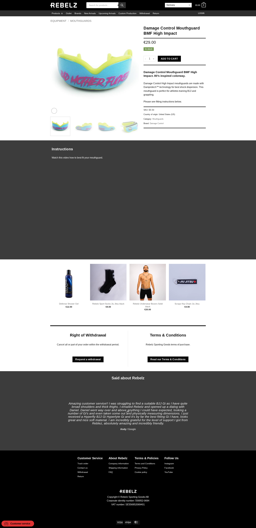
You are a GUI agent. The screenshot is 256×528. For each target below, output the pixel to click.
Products (56, 13)
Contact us (82, 468)
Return (156, 13)
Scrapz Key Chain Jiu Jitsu (187, 304)
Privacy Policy (141, 468)
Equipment (58, 20)
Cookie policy (141, 472)
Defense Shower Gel (69, 304)
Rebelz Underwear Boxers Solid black (148, 305)
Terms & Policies (147, 458)
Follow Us (171, 458)
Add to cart (169, 59)
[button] (200, 5)
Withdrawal (144, 13)
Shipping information (118, 468)
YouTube (168, 472)
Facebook (169, 468)
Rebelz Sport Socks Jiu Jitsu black (108, 304)
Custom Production (127, 13)
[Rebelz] (63, 5)
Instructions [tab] (62, 149)
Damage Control (157, 123)
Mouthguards (80, 20)
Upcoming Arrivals (107, 13)
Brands (78, 13)
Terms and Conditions (145, 463)
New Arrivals (90, 13)
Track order (82, 463)
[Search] (122, 5)
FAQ (111, 472)
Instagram (169, 463)
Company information (119, 463)
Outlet (69, 13)
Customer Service (90, 458)
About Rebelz (118, 458)
